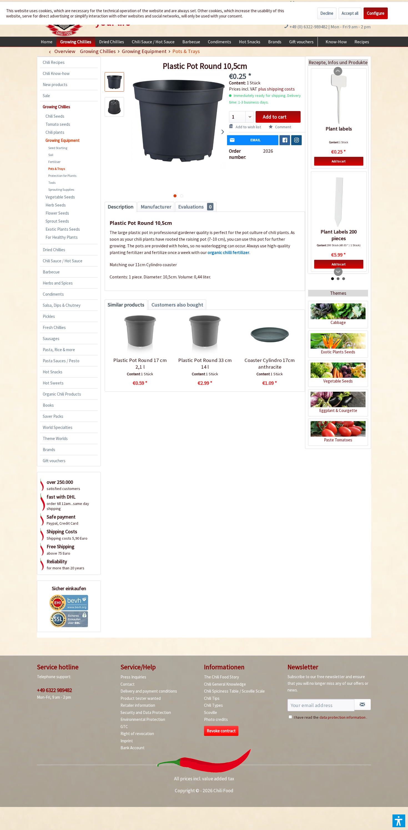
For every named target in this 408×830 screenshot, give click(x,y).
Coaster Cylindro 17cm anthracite (270, 363)
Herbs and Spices (58, 283)
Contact (127, 684)
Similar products (126, 304)
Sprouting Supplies (61, 189)
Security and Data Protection (145, 712)
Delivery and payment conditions (148, 691)
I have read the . (330, 717)
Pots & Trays (56, 169)
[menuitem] (46, 42)
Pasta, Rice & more (59, 349)
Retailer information (137, 705)
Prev (338, 71)
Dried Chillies (54, 249)
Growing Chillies (56, 106)
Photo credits (216, 719)
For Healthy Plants (62, 237)
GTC (124, 726)
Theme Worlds (55, 438)
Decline (326, 13)
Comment (282, 126)
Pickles (49, 316)
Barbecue (51, 272)
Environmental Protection (142, 719)
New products (55, 84)
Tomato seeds (58, 124)
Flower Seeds (57, 213)
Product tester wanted (140, 698)
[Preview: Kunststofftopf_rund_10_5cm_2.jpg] (114, 107)
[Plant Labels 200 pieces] (339, 202)
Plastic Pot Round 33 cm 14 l (205, 363)
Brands (49, 449)
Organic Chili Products (62, 394)
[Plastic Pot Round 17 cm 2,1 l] (140, 334)
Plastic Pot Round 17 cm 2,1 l (140, 363)
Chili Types (213, 705)
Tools (52, 182)
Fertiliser (54, 162)
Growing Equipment (63, 140)
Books (48, 405)
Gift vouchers (54, 460)
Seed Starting (57, 148)
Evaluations (194, 206)
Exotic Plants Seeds (63, 229)
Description (121, 206)
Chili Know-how (56, 73)
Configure (375, 13)
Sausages (51, 338)
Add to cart (274, 117)
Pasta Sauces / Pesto (61, 360)
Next (338, 271)
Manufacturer (156, 206)
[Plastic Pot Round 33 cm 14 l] (204, 334)
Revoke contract (221, 730)
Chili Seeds (55, 116)
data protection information (342, 717)
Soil (50, 155)
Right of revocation (137, 733)
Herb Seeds (56, 205)
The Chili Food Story (221, 677)
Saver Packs (53, 416)
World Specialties (57, 427)
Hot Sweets (53, 383)
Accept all (350, 13)
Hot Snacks (52, 371)
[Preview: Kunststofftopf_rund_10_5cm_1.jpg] (114, 82)
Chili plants (55, 132)
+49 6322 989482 (54, 690)
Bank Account (132, 747)
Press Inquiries (133, 677)
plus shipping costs (276, 89)
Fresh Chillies (54, 327)
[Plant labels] (339, 99)
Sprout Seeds (57, 221)
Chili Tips (212, 698)
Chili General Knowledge (225, 684)
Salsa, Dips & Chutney (61, 305)
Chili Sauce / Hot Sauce (62, 260)
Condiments (53, 294)
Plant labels (339, 128)
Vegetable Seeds (60, 197)
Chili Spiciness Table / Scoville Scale (234, 691)
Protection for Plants (62, 175)
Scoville (210, 712)
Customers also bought (177, 304)
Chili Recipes (54, 62)
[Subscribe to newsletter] (362, 704)
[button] (398, 820)
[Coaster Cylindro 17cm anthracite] (269, 334)
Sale (46, 95)
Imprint (126, 740)
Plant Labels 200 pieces (339, 235)
